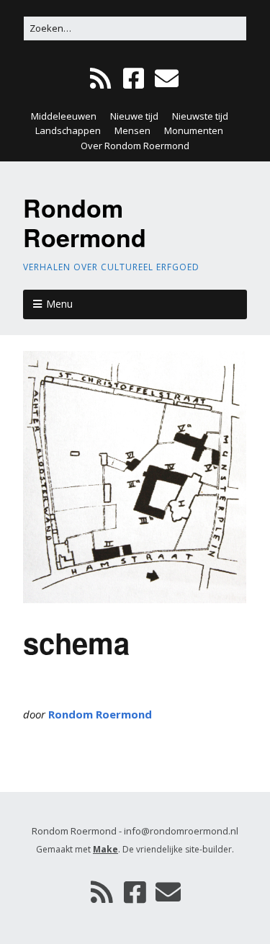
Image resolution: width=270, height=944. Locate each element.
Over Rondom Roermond (135, 145)
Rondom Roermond (84, 222)
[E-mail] (166, 79)
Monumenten (193, 130)
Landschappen (68, 130)
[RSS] (102, 79)
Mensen (132, 130)
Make (105, 849)
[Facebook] (133, 79)
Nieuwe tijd (134, 116)
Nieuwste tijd (200, 116)
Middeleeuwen (63, 116)
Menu (59, 304)
